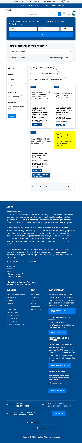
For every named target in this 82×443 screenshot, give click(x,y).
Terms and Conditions (15, 324)
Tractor (69, 2)
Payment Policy (12, 315)
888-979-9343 (33, 6)
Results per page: (56, 58)
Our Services (11, 297)
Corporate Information (15, 294)
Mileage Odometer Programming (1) (49, 80)
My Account (35, 306)
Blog (8, 306)
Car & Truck (19, 2)
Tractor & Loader (15, 24)
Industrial (45, 21)
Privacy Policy (11, 309)
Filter (41, 35)
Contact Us (59, 414)
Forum (33, 303)
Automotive (20, 21)
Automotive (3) (16, 96)
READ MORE (32, 261)
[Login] (67, 14)
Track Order (35, 297)
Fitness (37, 21)
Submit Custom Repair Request (58, 311)
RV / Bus (36, 2)
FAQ (32, 300)
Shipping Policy (12, 312)
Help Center (35, 294)
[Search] (59, 14)
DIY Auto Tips (35, 309)
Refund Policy (11, 321)
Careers (9, 303)
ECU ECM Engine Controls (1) (45, 73)
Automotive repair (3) (16, 107)
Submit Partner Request (59, 365)
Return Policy (11, 318)
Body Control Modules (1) (44, 67)
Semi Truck (52, 2)
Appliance (30, 21)
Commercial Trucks (57, 21)
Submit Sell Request (57, 332)
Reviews (9, 300)
